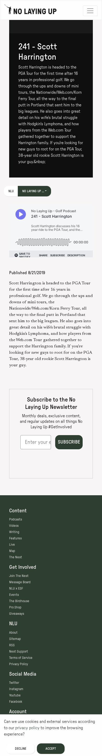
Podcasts (15, 519)
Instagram (16, 689)
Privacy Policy (18, 664)
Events (14, 594)
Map (12, 550)
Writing (14, 532)
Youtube (15, 695)
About (13, 632)
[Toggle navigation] (90, 11)
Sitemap (15, 638)
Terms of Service (20, 657)
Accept (51, 748)
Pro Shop (15, 607)
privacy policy (27, 728)
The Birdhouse (19, 601)
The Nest (15, 557)
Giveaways (16, 613)
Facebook (15, 701)
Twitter (14, 682)
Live (12, 544)
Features (15, 538)
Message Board (20, 582)
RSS (12, 645)
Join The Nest (19, 575)
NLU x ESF (16, 588)
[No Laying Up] (30, 10)
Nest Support (18, 651)
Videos (14, 525)
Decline (20, 748)
